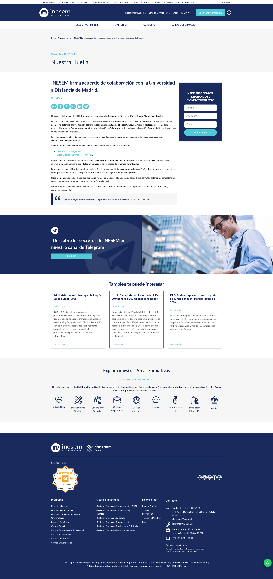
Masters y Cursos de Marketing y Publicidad (117, 526)
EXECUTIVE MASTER (87, 24)
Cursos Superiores (60, 538)
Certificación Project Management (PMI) (161, 2)
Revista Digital (149, 506)
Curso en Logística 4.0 (130, 2)
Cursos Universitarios (61, 542)
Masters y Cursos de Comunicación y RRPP (117, 506)
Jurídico (214, 407)
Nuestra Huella (64, 38)
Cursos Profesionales (61, 534)
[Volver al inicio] (54, 12)
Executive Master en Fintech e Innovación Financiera (66, 2)
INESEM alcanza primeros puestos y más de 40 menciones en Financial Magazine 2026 (193, 299)
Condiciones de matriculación (114, 562)
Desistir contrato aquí (176, 545)
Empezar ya (200, 132)
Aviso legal (69, 562)
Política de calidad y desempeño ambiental (107, 565)
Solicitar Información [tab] (210, 12)
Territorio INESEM (151, 517)
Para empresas (188, 2)
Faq (144, 522)
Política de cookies (140, 562)
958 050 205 (187, 523)
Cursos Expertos (59, 526)
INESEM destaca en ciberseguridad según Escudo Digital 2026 (77, 297)
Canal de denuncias (160, 562)
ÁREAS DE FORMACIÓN (184, 24)
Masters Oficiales (60, 522)
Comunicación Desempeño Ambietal (189, 562)
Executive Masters (60, 506)
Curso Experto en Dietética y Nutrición (74, 155)
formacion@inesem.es (182, 537)
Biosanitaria (59, 406)
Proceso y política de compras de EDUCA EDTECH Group (158, 565)
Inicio (53, 38)
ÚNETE (71, 256)
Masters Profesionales (62, 510)
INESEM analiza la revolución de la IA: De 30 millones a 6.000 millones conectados (135, 297)
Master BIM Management (69, 151)
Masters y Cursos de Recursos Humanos (115, 530)
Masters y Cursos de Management (112, 522)
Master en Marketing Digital (105, 2)
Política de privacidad (87, 562)
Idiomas (156, 407)
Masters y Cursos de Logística (110, 517)
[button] (229, 12)
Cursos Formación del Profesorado (68, 530)
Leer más (57, 344)
